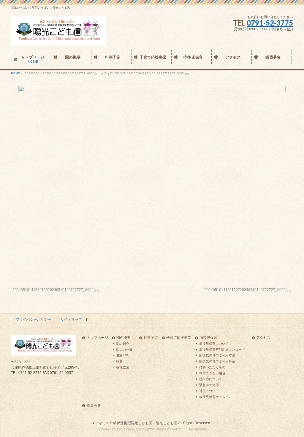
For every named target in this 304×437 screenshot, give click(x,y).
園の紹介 (122, 343)
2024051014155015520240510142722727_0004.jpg (55, 290)
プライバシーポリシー (33, 319)
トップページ (97, 338)
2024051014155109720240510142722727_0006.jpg (248, 290)
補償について (209, 391)
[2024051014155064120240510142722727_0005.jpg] (152, 180)
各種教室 (122, 367)
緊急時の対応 (209, 385)
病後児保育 (208, 338)
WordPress (126, 429)
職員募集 (94, 406)
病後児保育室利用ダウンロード (222, 349)
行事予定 (151, 338)
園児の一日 (124, 349)
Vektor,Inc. (180, 429)
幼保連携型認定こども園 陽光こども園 (145, 423)
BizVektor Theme (152, 429)
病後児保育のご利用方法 (217, 355)
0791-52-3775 (270, 22)
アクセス (263, 338)
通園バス (122, 355)
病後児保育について (214, 343)
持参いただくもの (212, 367)
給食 (119, 361)
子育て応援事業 (178, 338)
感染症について (210, 379)
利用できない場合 (212, 373)
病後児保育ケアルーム (215, 397)
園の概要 (123, 338)
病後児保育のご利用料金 (217, 361)
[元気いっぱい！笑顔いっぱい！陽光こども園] (58, 39)
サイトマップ (71, 319)
